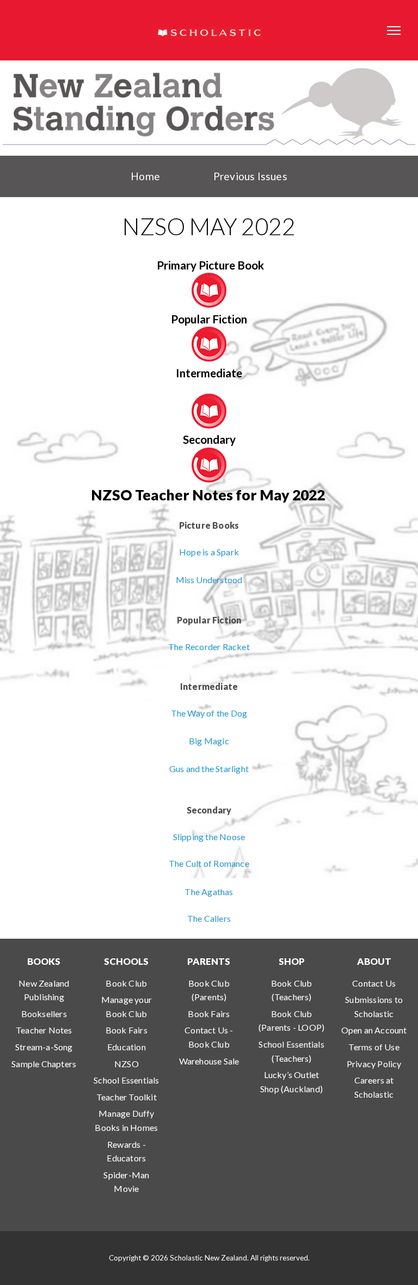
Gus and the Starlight (209, 768)
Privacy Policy (374, 1063)
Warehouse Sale (209, 1061)
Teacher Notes (44, 1030)
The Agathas (209, 891)
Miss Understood (209, 579)
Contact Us (374, 983)
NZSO (126, 1063)
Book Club (126, 983)
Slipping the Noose (209, 836)
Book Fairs (126, 1030)
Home (145, 176)
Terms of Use (373, 1047)
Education (126, 1047)
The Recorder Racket (209, 646)
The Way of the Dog (209, 713)
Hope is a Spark (209, 552)
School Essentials (126, 1080)
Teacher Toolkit (126, 1097)
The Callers (209, 918)
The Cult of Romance (209, 863)
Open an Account (374, 1030)
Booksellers (44, 1013)
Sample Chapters (43, 1063)
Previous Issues (250, 176)
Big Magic (209, 741)
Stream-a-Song (44, 1047)
